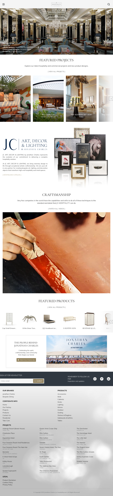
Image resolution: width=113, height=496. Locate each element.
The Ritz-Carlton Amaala (85, 452)
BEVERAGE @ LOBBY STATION (90, 328)
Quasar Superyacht (9, 471)
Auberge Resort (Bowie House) (14, 429)
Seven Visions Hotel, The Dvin (50, 447)
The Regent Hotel (83, 447)
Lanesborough (8, 466)
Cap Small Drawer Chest (9, 328)
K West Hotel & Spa (10, 457)
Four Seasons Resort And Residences (16, 443)
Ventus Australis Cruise (85, 457)
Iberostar (6, 452)
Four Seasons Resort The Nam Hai (15, 447)
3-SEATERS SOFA (69, 328)
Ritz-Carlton (44, 433)
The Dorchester (82, 429)
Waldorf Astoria (82, 461)
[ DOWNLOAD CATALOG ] (12, 175)
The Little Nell (81, 438)
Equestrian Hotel (8, 438)
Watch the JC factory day (27, 360)
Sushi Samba (44, 457)
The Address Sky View (48, 466)
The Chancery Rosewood (48, 471)
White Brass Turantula (29, 328)
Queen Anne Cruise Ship (48, 429)
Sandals (42, 443)
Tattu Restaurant (46, 461)
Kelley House (7, 461)
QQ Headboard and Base (49, 328)
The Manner (81, 443)
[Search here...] (108, 4)
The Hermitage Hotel (84, 433)
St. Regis (43, 452)
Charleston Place (9, 433)
